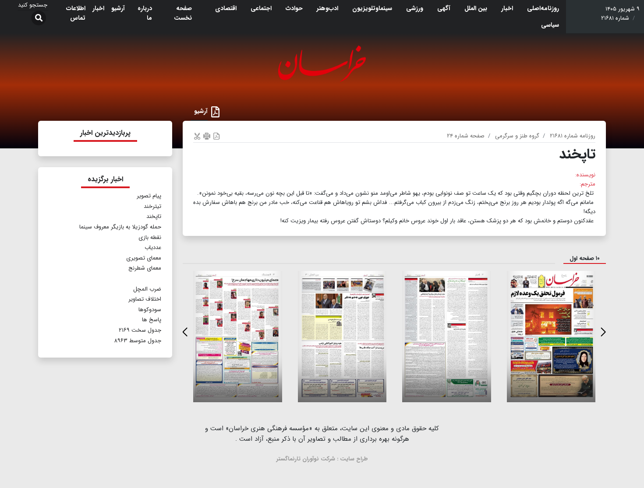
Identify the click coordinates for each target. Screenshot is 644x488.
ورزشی (414, 8)
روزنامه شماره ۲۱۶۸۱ (572, 135)
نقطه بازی (149, 237)
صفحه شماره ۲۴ (466, 135)
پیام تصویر (149, 195)
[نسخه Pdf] (216, 135)
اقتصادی (226, 8)
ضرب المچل (147, 289)
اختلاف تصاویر (144, 299)
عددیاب (153, 247)
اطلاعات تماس (75, 13)
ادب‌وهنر (327, 8)
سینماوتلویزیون (372, 8)
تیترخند (152, 206)
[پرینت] (207, 135)
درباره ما (145, 13)
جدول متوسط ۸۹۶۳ (137, 340)
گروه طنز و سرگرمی (517, 135)
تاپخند (153, 216)
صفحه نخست (183, 13)
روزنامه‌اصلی (543, 8)
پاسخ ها (151, 319)
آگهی (443, 8)
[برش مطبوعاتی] (197, 135)
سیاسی (550, 25)
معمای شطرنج (144, 268)
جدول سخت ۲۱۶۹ (140, 330)
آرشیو (118, 8)
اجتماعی (261, 8)
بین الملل (475, 8)
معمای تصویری (143, 258)
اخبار (507, 8)
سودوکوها (149, 309)
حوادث (294, 8)
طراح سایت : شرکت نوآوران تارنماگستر (322, 458)
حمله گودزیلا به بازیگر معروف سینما (119, 227)
